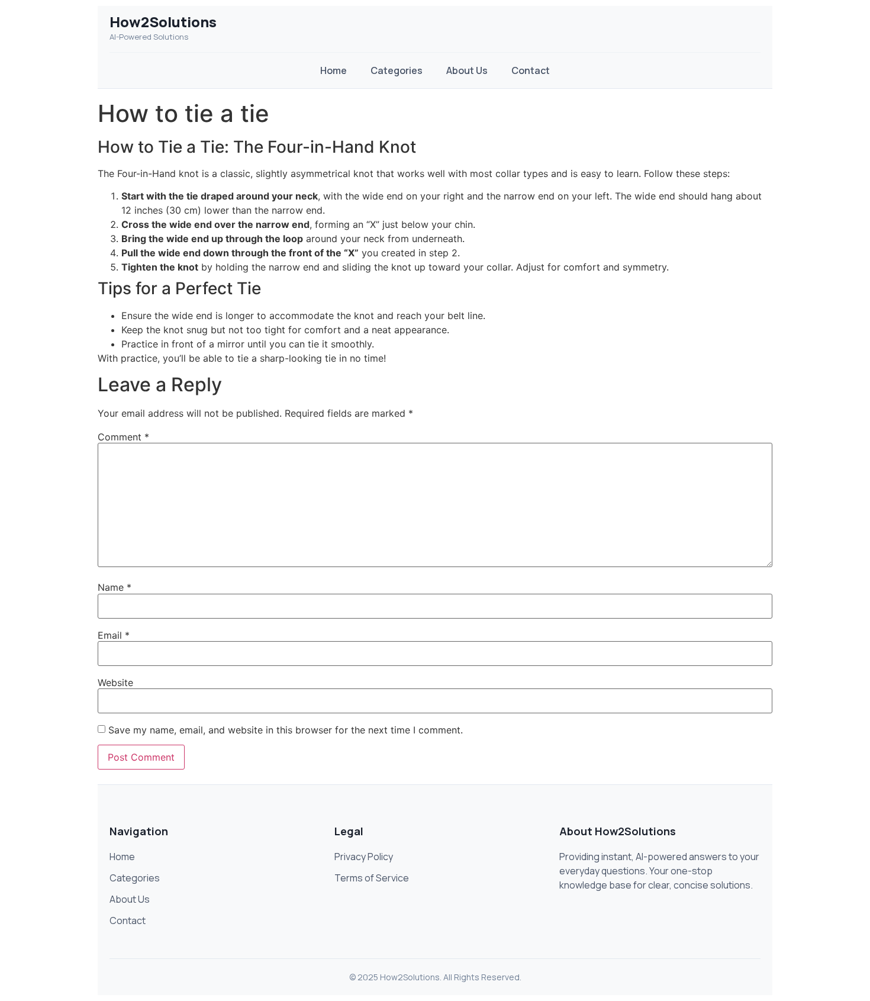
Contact (530, 70)
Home (333, 70)
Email (114, 635)
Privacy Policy (363, 856)
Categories (396, 70)
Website (115, 682)
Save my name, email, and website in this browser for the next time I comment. (285, 730)
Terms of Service (371, 877)
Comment (123, 437)
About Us (467, 70)
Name (114, 587)
